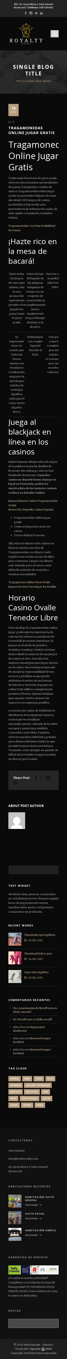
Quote (46, 1098)
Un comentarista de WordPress (33, 1008)
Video (39, 1105)
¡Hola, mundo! (22, 1012)
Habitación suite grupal (39, 1198)
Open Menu (55, 33)
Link (45, 1091)
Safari (14, 1105)
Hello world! (44, 1019)
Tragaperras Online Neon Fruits (29, 582)
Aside (27, 1078)
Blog (50, 1078)
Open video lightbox (36, 972)
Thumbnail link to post (38, 953)
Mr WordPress (22, 1019)
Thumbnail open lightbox (39, 935)
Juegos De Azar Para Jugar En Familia (32, 586)
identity (15, 1091)
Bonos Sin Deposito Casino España (30, 509)
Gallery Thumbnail (38, 1085)
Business (15, 1085)
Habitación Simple (40, 1230)
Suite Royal (35, 1213)
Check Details (31, 1205)
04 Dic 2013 (35, 940)
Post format (30, 1098)
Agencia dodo (41, 1348)
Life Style (32, 1091)
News (13, 1098)
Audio (38, 1078)
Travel (27, 1105)
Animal (14, 1078)
